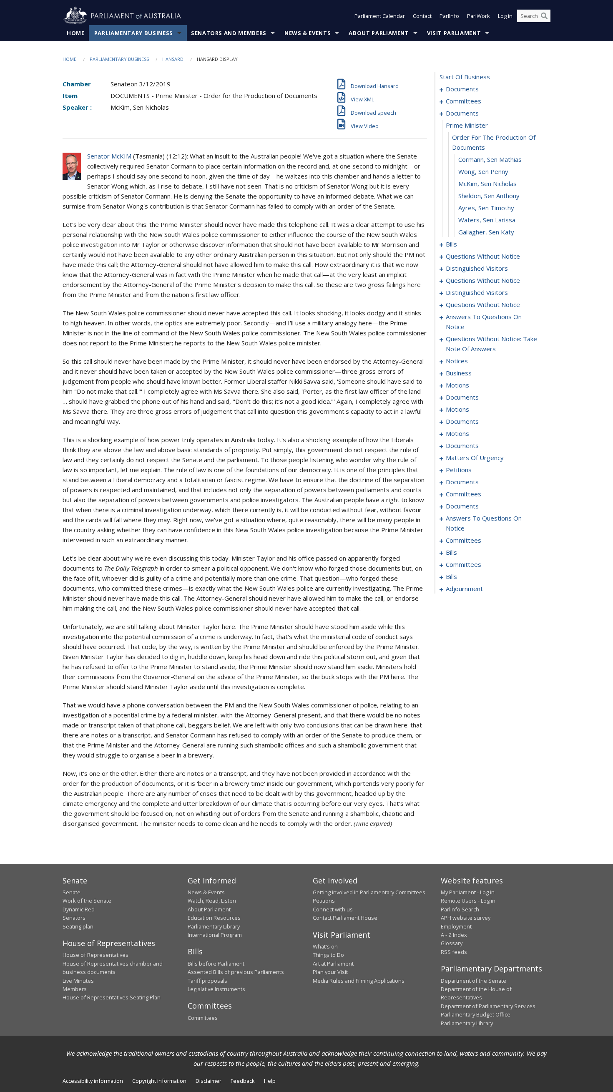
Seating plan (78, 926)
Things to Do (328, 955)
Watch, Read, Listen (212, 900)
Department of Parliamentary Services (488, 1006)
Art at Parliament (333, 963)
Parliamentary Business (133, 33)
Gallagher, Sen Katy (486, 232)
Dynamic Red (79, 909)
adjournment (464, 588)
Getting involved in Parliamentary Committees (369, 892)
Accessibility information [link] (93, 1080)
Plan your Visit (330, 972)
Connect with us (333, 909)
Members (75, 989)
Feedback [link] (243, 1080)
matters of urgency (475, 457)
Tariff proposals (207, 980)
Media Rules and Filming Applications (358, 980)
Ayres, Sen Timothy (486, 208)
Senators (74, 917)
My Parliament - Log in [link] (468, 892)
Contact (422, 16)
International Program (215, 935)
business (459, 373)
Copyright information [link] (159, 1080)
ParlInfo (449, 16)
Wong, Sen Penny (483, 171)
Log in (505, 16)
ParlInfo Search (460, 909)
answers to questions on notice (484, 321)
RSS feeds (454, 952)
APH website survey (465, 917)
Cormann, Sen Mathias (490, 159)
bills (451, 244)
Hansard (172, 59)
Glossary (451, 943)
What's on (325, 946)
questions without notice (483, 256)
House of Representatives (95, 955)
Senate (71, 892)
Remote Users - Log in (468, 900)
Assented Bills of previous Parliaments (236, 972)
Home (76, 33)
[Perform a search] (544, 16)
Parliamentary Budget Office (475, 1014)
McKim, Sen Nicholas (487, 183)
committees (463, 101)
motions (457, 385)
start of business (465, 77)
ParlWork (478, 16)
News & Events (307, 33)
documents (462, 89)
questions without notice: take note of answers (491, 344)
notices (457, 361)
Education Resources (214, 917)
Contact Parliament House (345, 917)
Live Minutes (78, 980)
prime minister (467, 125)
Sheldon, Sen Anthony (489, 195)
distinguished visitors (477, 268)
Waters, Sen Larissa (486, 220)
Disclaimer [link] (208, 1080)
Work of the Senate (87, 900)
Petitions (324, 900)
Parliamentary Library (214, 926)
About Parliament (379, 33)
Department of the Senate (473, 980)
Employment (456, 926)
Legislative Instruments (216, 989)
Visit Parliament (454, 33)
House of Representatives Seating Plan (112, 997)
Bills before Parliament (216, 963)
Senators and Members (228, 33)
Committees (203, 1018)
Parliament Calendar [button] (379, 16)
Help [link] (270, 1080)
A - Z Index (454, 935)
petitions (459, 469)
